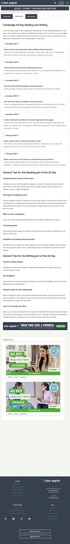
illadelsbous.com (54, 497)
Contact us (17, 507)
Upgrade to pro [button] (35, 536)
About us (52, 507)
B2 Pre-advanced (17, 495)
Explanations (5, 12)
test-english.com (54, 490)
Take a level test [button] (35, 531)
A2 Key (12, 12)
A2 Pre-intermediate (17, 486)
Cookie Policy (52, 516)
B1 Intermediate (17, 489)
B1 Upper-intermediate (17, 492)
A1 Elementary (17, 484)
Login (61, 3)
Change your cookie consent (17, 513)
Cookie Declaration (52, 519)
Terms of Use (52, 510)
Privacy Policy (52, 513)
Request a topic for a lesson (17, 510)
